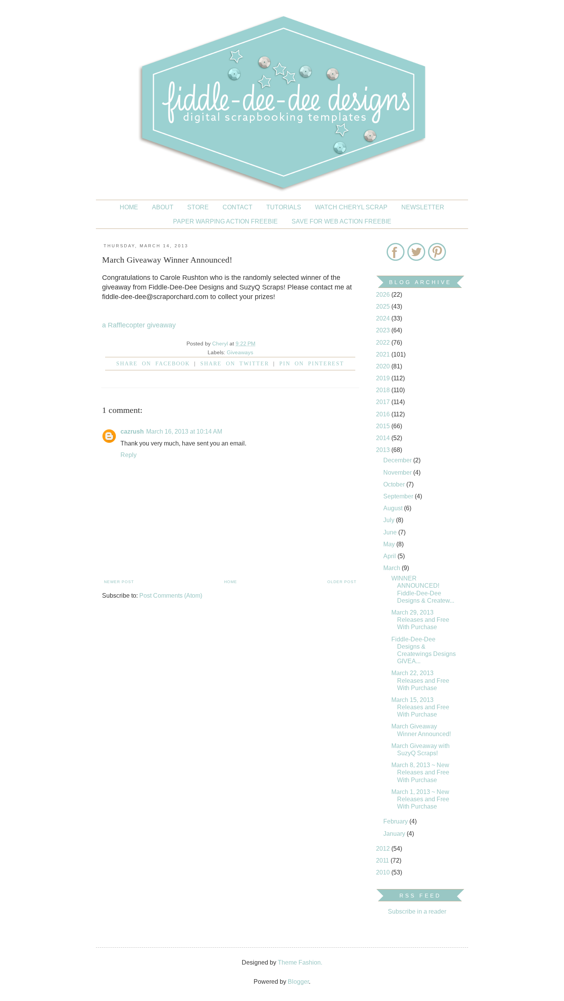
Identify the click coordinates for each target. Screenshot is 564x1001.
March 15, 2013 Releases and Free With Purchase (420, 707)
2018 (383, 390)
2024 (383, 318)
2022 (383, 342)
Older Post (341, 582)
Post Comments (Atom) (170, 595)
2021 (383, 354)
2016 (383, 414)
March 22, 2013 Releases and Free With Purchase (420, 680)
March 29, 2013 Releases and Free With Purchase (420, 619)
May (389, 544)
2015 (383, 426)
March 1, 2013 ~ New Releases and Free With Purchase (420, 799)
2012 (383, 848)
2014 (383, 438)
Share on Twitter (234, 363)
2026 (383, 294)
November (398, 472)
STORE (198, 207)
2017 (383, 402)
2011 (383, 860)
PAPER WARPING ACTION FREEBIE (225, 221)
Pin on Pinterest (311, 363)
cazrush (132, 431)
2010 (383, 872)
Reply (128, 455)
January (395, 833)
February (396, 821)
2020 (383, 366)
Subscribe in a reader (417, 911)
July (389, 520)
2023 (383, 330)
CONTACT (237, 207)
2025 (383, 306)
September (399, 496)
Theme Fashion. (300, 962)
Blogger (298, 981)
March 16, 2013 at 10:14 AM (184, 431)
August (393, 508)
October (394, 484)
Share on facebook (153, 363)
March (392, 568)
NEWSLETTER (422, 207)
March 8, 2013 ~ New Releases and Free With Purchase (420, 772)
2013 (383, 450)
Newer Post (119, 582)
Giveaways (240, 352)
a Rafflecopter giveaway (139, 325)
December (398, 460)
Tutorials (283, 207)
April (390, 556)
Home (129, 207)
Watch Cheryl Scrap (351, 207)
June (390, 532)
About (162, 207)
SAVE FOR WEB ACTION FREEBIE (341, 221)
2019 (383, 378)
